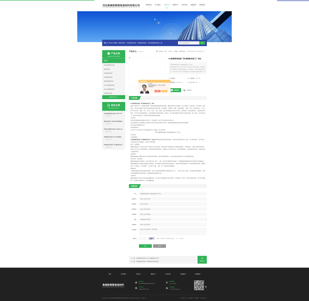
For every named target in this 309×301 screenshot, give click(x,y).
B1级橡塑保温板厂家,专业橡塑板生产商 (147, 258)
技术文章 (168, 274)
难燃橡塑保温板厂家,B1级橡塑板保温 (114, 137)
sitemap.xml (203, 298)
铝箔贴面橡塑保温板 (109, 65)
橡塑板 (106, 60)
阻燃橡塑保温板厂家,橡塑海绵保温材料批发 (116, 144)
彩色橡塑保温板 (108, 93)
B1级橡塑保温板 (108, 73)
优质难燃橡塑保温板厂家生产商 (113, 113)
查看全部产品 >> (113, 97)
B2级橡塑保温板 (108, 77)
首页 (165, 51)
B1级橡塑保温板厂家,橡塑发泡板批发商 (147, 261)
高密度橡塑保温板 (108, 81)
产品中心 (170, 51)
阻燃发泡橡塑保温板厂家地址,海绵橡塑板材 (116, 129)
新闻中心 (153, 274)
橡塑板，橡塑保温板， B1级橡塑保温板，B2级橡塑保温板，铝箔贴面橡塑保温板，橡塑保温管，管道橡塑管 (138, 43)
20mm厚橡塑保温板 (109, 85)
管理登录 (196, 298)
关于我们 (123, 274)
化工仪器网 (190, 298)
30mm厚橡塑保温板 (109, 89)
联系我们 (197, 274)
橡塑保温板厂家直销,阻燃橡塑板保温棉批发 (116, 121)
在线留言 (183, 274)
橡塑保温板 (107, 69)
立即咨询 (176, 90)
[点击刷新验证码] (151, 238)
